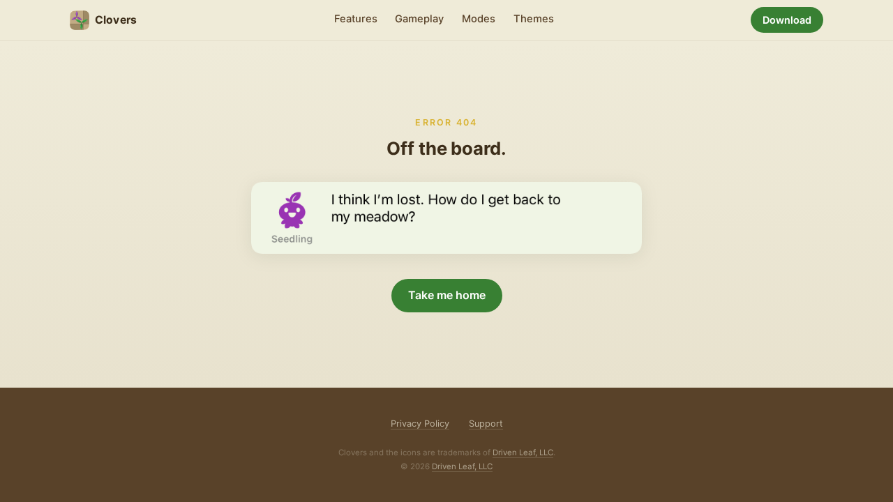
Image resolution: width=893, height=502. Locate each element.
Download (787, 20)
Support (486, 423)
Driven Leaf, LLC (523, 452)
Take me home (447, 295)
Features (355, 19)
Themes (533, 19)
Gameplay (419, 19)
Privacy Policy (420, 423)
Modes (478, 19)
